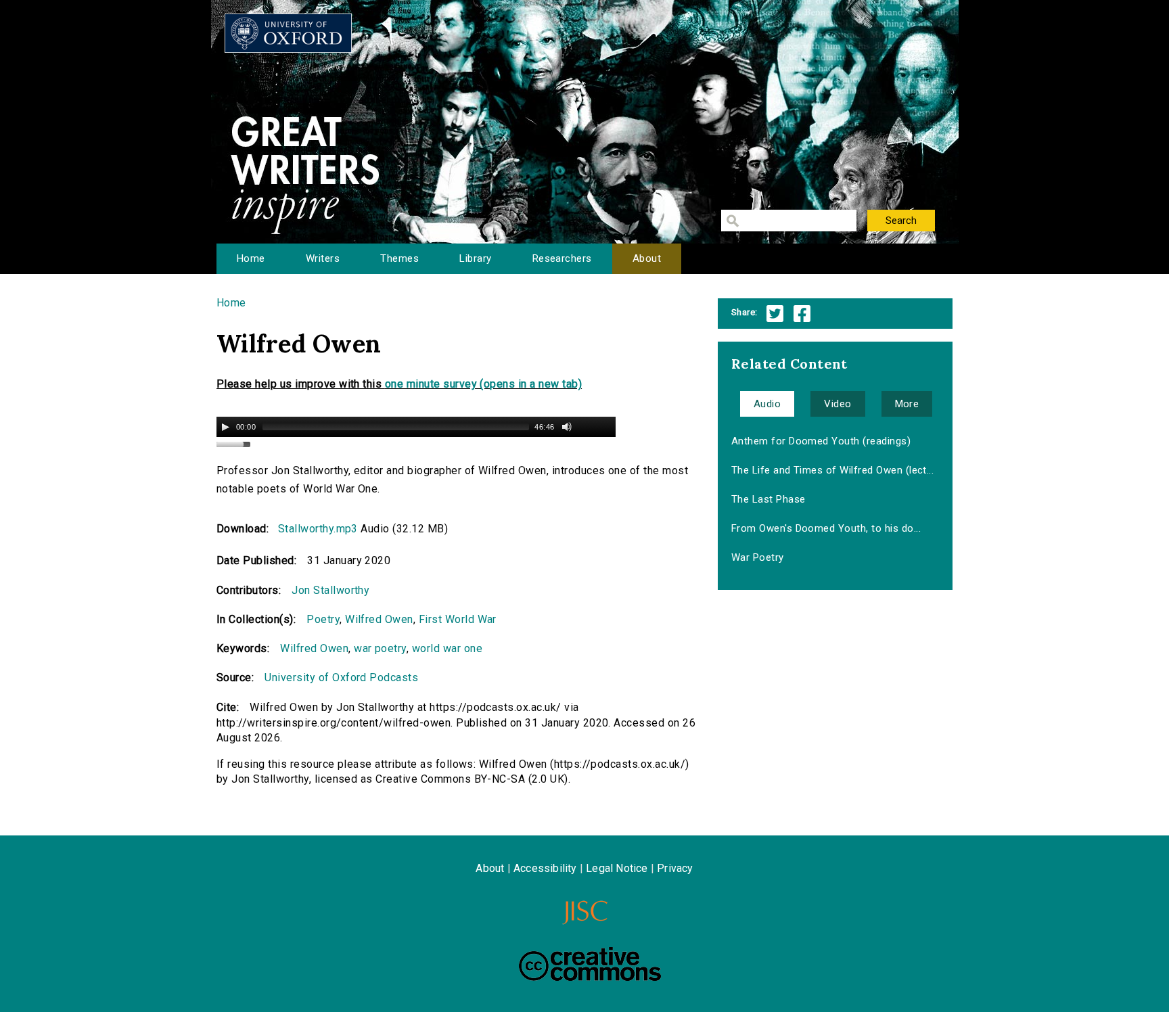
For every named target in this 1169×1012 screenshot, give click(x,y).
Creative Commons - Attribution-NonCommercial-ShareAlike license (590, 964)
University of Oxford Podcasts (341, 677)
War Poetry (757, 557)
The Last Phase (768, 499)
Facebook (802, 313)
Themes (399, 258)
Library (475, 258)
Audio (767, 404)
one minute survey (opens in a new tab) (483, 383)
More (907, 404)
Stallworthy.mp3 (318, 528)
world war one (447, 648)
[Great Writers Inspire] (288, 33)
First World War (458, 619)
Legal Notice (616, 868)
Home (251, 258)
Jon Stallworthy (330, 590)
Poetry (323, 619)
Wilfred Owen (379, 619)
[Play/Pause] (225, 426)
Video (837, 404)
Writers (323, 258)
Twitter (774, 313)
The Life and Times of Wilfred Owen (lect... (832, 470)
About (647, 258)
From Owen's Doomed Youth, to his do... (826, 528)
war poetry (380, 648)
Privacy (675, 868)
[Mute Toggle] (566, 426)
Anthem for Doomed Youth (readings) (821, 441)
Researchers (562, 258)
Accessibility (545, 868)
